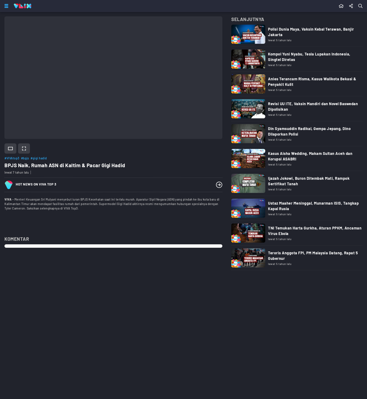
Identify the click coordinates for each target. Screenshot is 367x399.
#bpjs (25, 158)
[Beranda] (341, 6)
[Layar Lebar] (10, 148)
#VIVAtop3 (11, 158)
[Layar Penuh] (24, 148)
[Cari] (361, 6)
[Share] (351, 6)
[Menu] (5, 6)
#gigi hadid (39, 158)
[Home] (22, 6)
